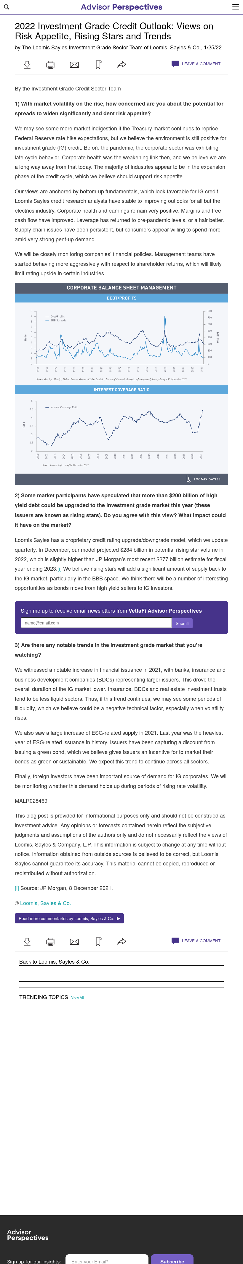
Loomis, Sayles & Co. (175, 47)
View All (77, 997)
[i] (59, 568)
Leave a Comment (200, 64)
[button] (27, 65)
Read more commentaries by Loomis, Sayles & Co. (68, 918)
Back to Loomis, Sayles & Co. (54, 961)
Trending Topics (43, 997)
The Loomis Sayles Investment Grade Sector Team (82, 47)
